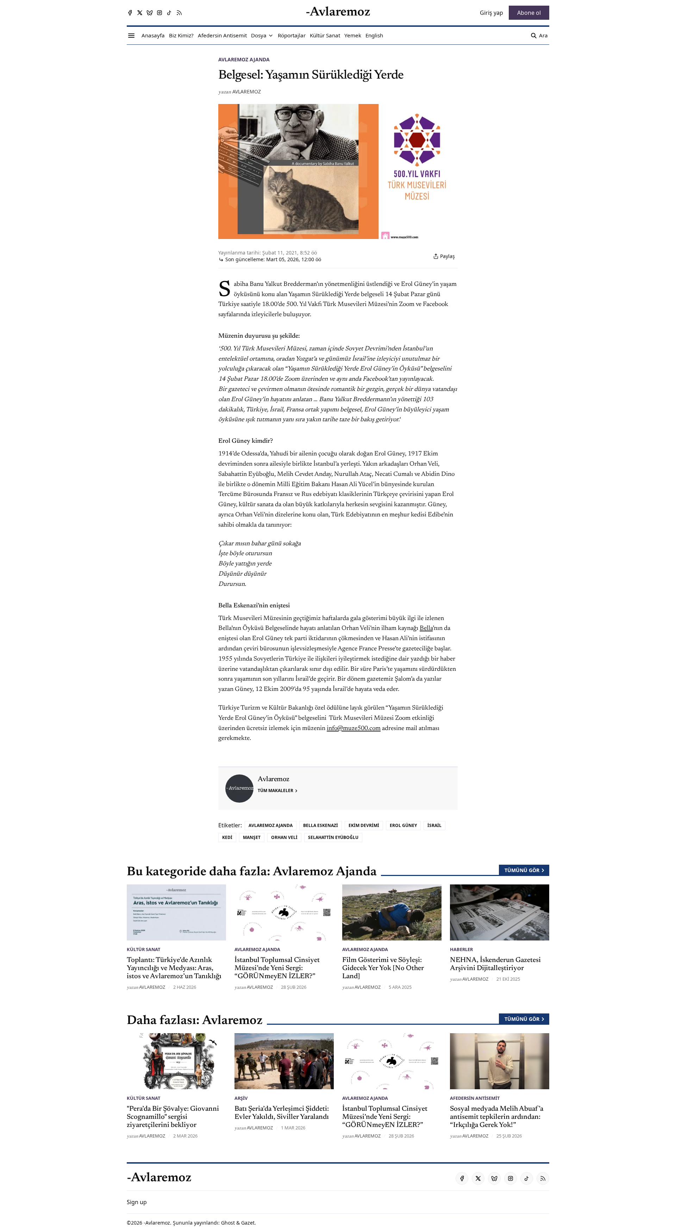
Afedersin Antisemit (475, 1098)
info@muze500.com (354, 728)
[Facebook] (130, 13)
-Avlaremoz (157, 1222)
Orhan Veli (284, 837)
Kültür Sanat (143, 949)
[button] (259, 35)
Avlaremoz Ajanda (244, 59)
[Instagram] (159, 13)
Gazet (248, 1222)
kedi (227, 837)
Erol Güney (403, 825)
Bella (426, 628)
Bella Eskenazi (320, 825)
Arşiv (241, 1098)
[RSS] (179, 13)
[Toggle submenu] (271, 35)
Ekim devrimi (364, 825)
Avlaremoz (246, 91)
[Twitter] (140, 13)
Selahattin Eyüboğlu (333, 837)
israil (434, 825)
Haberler (461, 949)
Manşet (252, 837)
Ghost (228, 1222)
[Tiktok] (169, 13)
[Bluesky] (149, 13)
